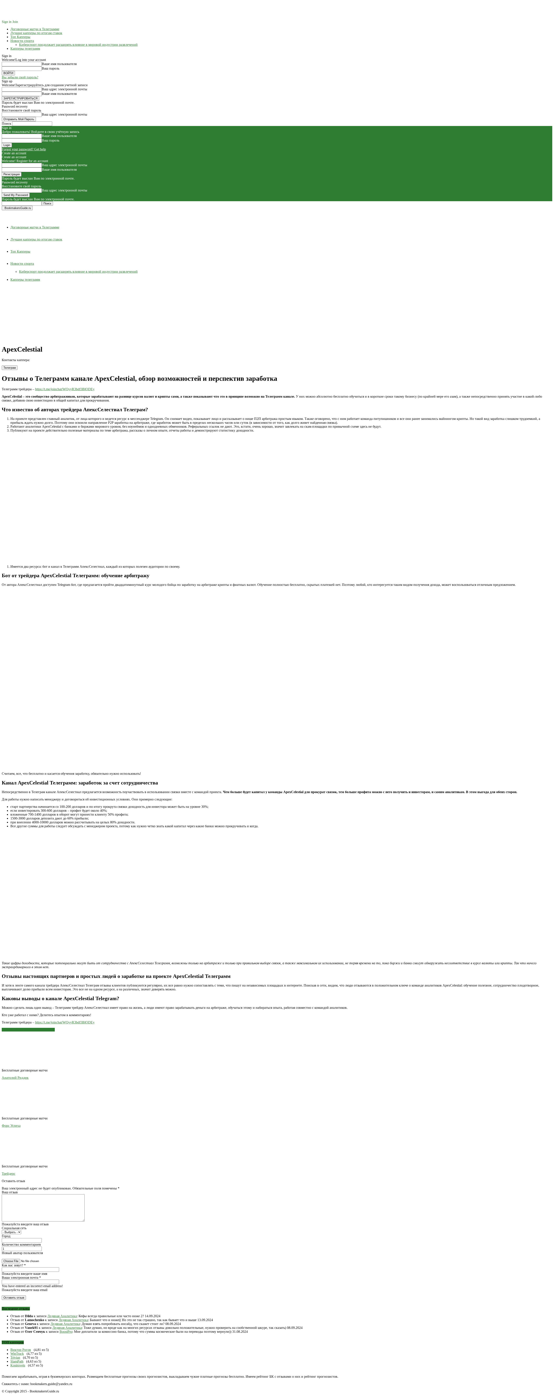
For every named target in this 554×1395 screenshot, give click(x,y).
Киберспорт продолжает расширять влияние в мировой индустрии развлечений (78, 44)
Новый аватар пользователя (22, 1253)
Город (6, 1236)
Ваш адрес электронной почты (64, 89)
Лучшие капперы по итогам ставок (36, 33)
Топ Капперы (20, 37)
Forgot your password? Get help (24, 149)
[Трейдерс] (25, 1162)
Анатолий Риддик (15, 1077)
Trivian (15, 1357)
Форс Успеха (11, 1125)
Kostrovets (17, 1365)
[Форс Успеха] (25, 1114)
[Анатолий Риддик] (25, 1066)
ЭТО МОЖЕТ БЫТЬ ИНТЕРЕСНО (28, 1030)
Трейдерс (8, 1173)
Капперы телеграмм (25, 48)
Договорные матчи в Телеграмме (34, 29)
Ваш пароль (50, 68)
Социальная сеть (14, 1228)
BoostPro (66, 1331)
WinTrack (17, 1353)
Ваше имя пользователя (59, 64)
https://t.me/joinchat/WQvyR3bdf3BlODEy (65, 389)
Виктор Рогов (20, 1350)
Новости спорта (22, 41)
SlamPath (16, 1361)
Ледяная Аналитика (62, 1316)
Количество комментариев (21, 1244)
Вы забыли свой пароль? (20, 77)
